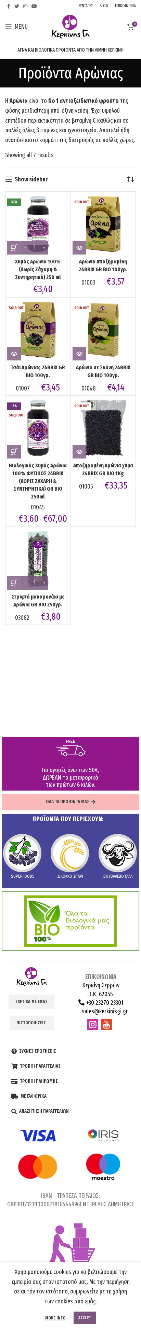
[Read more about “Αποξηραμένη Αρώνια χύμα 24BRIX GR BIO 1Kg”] (79, 451)
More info (55, 1317)
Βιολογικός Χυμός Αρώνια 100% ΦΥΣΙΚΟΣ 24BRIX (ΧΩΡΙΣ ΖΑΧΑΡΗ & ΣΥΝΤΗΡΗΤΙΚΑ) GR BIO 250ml (38, 481)
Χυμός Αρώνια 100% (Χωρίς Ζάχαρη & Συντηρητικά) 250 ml (38, 269)
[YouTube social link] (34, 6)
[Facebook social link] (8, 6)
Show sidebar (31, 179)
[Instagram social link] (25, 6)
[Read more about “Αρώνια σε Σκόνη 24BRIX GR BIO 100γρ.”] (79, 353)
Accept (84, 1317)
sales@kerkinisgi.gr (104, 1011)
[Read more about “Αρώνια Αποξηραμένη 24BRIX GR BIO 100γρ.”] (79, 248)
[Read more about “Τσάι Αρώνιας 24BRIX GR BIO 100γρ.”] (14, 353)
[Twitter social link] (16, 6)
